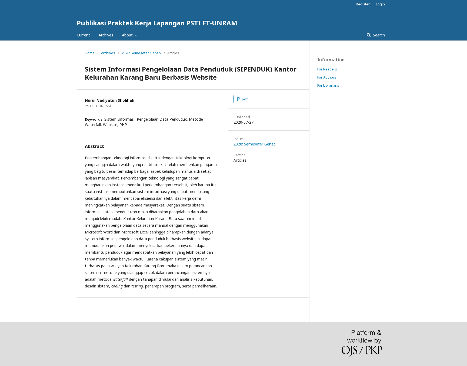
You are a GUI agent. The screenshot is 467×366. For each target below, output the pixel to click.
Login (380, 4)
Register (363, 4)
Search (378, 35)
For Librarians (328, 85)
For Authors (326, 77)
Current (83, 35)
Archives (106, 35)
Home (90, 52)
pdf (244, 99)
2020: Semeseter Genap (141, 52)
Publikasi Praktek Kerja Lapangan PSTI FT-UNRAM (157, 22)
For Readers (327, 69)
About (128, 35)
